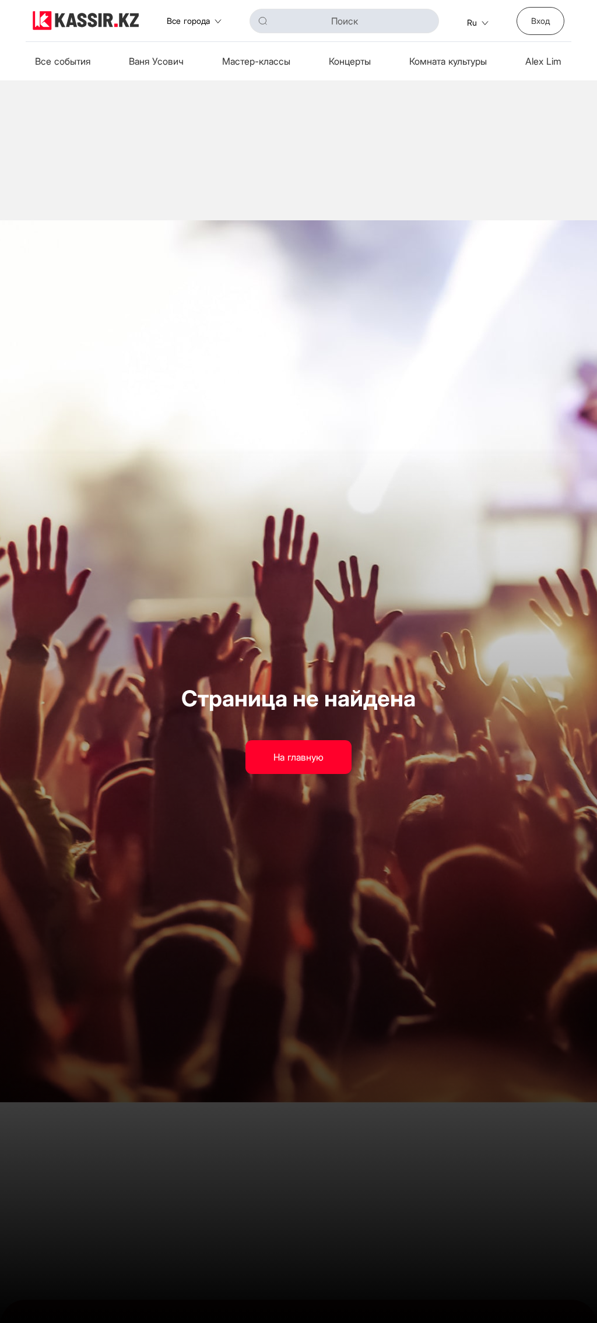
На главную (298, 757)
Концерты (350, 61)
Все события (62, 61)
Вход (540, 21)
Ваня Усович (156, 61)
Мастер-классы (256, 61)
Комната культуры (448, 61)
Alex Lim (543, 61)
